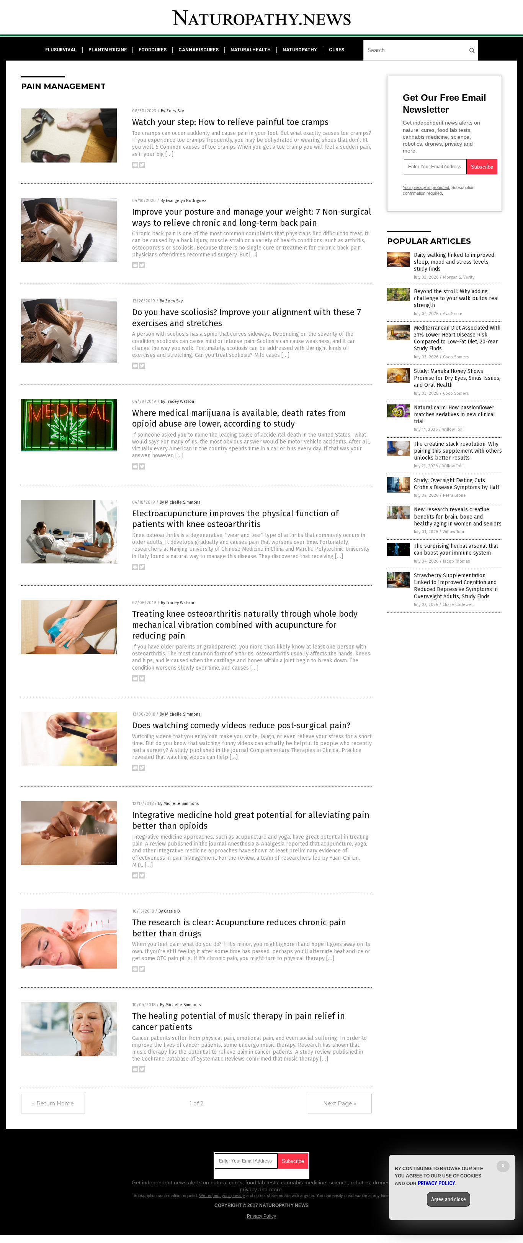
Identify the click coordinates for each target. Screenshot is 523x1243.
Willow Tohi (453, 429)
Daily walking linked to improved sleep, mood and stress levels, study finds (454, 262)
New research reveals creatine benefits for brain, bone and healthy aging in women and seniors (458, 516)
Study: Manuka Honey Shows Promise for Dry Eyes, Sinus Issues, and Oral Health (457, 378)
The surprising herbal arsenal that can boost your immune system (456, 549)
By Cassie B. (170, 911)
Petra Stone (454, 495)
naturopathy (300, 50)
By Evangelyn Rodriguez (183, 200)
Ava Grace (453, 313)
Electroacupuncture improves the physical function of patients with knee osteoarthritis (235, 519)
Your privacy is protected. (426, 187)
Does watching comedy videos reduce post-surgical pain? (241, 725)
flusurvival (61, 50)
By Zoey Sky (172, 110)
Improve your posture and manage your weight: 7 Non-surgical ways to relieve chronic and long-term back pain (251, 217)
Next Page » (339, 1103)
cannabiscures (198, 50)
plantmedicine (107, 50)
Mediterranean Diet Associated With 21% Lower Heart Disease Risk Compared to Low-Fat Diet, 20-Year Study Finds (457, 338)
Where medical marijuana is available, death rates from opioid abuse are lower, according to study (239, 418)
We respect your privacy (222, 1195)
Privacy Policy (261, 1216)
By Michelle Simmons (180, 502)
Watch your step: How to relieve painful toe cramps (230, 122)
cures (336, 50)
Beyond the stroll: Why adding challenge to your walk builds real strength (456, 298)
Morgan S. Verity (458, 277)
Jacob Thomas (456, 561)
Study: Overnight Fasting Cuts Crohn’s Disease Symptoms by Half (456, 484)
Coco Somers (456, 357)
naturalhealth (250, 50)
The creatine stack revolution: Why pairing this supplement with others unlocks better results (458, 451)
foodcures (153, 50)
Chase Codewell (458, 604)
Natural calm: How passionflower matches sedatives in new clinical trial (454, 414)
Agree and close (448, 1199)
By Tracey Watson (177, 401)
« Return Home (53, 1103)
